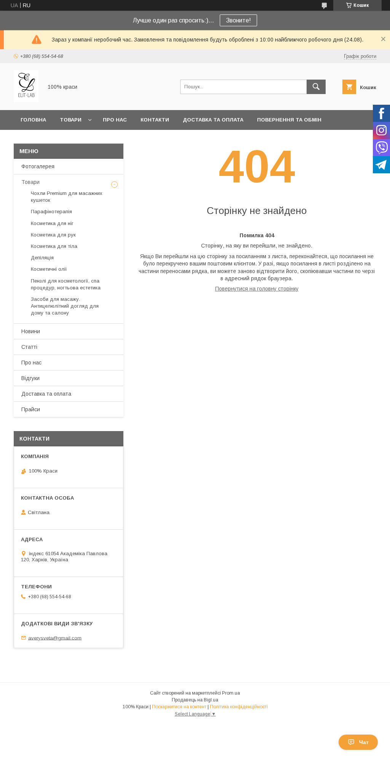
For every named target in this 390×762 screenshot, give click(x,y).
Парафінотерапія (51, 211)
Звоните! (238, 20)
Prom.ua (231, 693)
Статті (29, 347)
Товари (71, 120)
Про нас (115, 120)
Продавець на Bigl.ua (195, 700)
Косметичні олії (49, 269)
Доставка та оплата (213, 120)
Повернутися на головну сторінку (257, 289)
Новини (30, 331)
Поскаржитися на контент (179, 706)
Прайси (30, 409)
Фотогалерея (37, 166)
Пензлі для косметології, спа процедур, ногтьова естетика (66, 284)
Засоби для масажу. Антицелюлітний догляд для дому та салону (65, 306)
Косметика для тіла (54, 246)
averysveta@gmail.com (55, 638)
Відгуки (30, 378)
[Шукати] (316, 87)
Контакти (155, 120)
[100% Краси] (26, 100)
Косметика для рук (53, 235)
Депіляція (42, 257)
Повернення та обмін (289, 120)
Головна (33, 120)
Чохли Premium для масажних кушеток (66, 196)
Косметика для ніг (52, 223)
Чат (364, 742)
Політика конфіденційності (239, 706)
